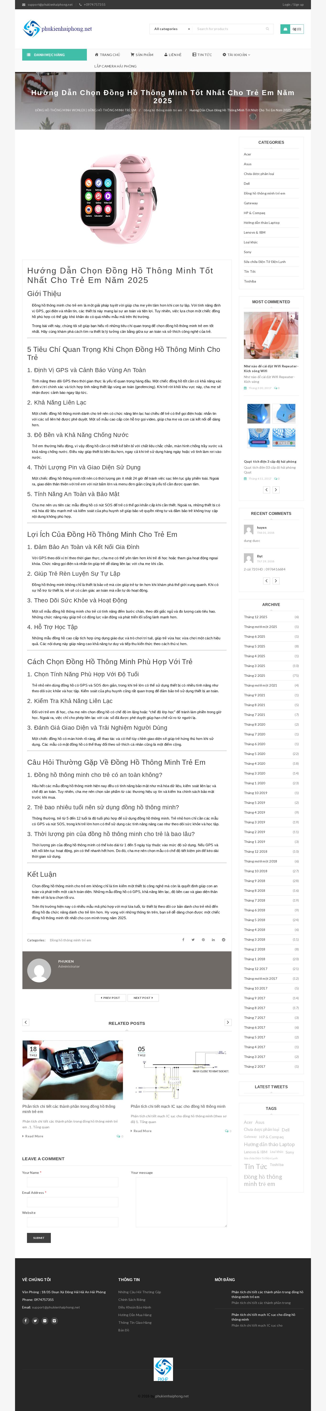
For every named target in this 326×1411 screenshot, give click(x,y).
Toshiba (250, 281)
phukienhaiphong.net (172, 1396)
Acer (247, 154)
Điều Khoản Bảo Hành (134, 1307)
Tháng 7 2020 (254, 734)
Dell (247, 183)
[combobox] (171, 29)
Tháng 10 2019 (255, 793)
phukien (66, 961)
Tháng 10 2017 (255, 988)
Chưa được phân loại (259, 174)
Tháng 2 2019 (254, 832)
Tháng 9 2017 (254, 998)
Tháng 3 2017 (254, 1057)
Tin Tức (250, 271)
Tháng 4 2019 (254, 812)
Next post (142, 998)
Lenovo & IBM (255, 232)
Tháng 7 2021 (254, 715)
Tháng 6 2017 (254, 1027)
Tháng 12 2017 (255, 969)
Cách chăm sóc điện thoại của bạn (270, 422)
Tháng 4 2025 (254, 656)
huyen (262, 556)
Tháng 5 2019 (254, 802)
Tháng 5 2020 (254, 754)
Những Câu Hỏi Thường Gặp (139, 1292)
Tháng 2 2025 (254, 675)
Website (29, 1213)
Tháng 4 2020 (254, 763)
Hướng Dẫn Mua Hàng (135, 1315)
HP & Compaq (254, 213)
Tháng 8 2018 (254, 890)
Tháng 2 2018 (254, 949)
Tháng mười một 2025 (260, 627)
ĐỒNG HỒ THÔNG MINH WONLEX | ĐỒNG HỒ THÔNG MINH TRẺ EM (85, 110)
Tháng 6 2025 (254, 636)
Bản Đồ (123, 1330)
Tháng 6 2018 (254, 910)
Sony (248, 252)
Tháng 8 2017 (254, 1008)
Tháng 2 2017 (254, 1066)
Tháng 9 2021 (254, 695)
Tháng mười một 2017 (260, 978)
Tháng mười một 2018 (260, 861)
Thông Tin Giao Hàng (135, 1322)
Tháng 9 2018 (254, 881)
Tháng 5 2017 (254, 1037)
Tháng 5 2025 (254, 646)
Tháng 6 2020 (254, 744)
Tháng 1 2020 (254, 783)
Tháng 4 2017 (254, 1047)
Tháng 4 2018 (254, 930)
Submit (39, 1238)
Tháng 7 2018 (254, 900)
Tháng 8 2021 (254, 705)
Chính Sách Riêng (131, 1300)
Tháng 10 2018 (255, 871)
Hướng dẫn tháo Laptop (262, 223)
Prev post (111, 998)
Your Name (32, 1172)
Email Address (34, 1192)
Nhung (262, 527)
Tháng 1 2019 (254, 842)
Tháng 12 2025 (255, 617)
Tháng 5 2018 (254, 920)
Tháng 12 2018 (255, 851)
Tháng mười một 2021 (260, 685)
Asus (248, 164)
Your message (142, 1172)
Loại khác (251, 242)
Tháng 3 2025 (254, 666)
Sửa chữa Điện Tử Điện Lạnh (265, 262)
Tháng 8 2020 (254, 724)
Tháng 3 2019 (254, 822)
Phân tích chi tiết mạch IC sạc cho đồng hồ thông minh (178, 1106)
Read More (34, 1136)
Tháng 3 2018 (254, 939)
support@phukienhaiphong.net (56, 1307)
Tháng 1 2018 (254, 959)
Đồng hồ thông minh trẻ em (163, 110)
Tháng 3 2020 (254, 773)
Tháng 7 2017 (254, 1018)
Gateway (251, 203)
